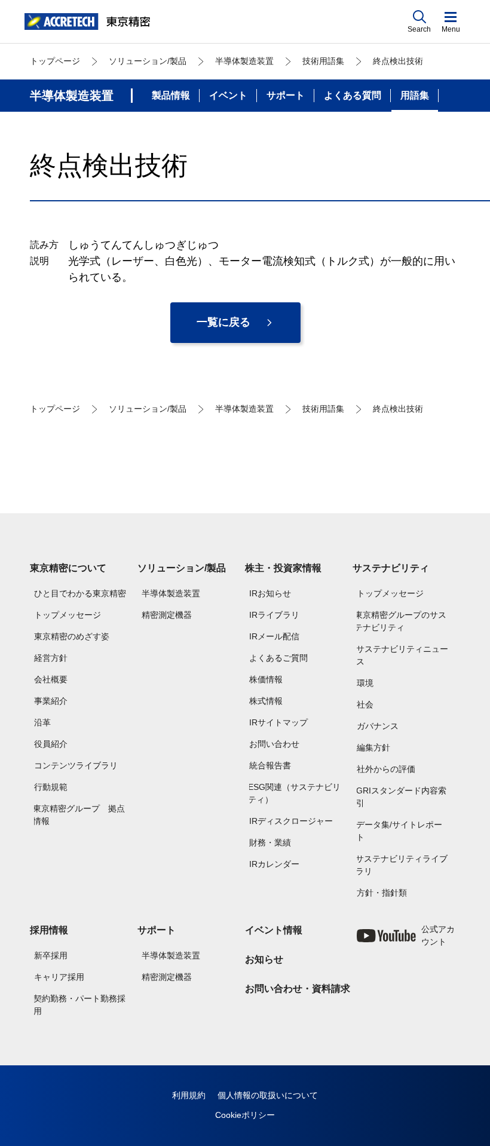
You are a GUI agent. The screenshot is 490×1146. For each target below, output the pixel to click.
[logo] (87, 21)
